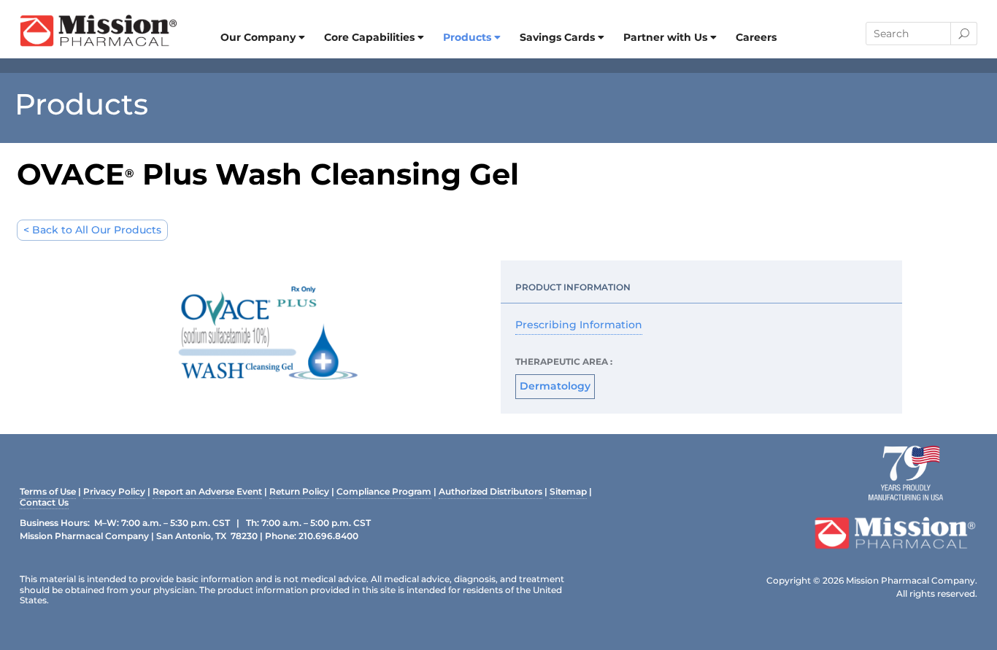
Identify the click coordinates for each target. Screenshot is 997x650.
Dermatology (555, 385)
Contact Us (44, 503)
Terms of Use (48, 492)
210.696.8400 (328, 535)
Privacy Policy (114, 492)
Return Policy (299, 492)
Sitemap (568, 492)
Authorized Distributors (490, 492)
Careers (756, 37)
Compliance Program (383, 492)
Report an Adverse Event (207, 492)
